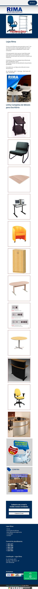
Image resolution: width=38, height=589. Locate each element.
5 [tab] (24, 33)
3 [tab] (19, 33)
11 (9, 544)
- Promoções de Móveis (12, 530)
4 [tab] (22, 33)
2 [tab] (16, 33)
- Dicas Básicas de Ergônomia (14, 532)
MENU (33, 2)
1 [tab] (13, 33)
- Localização (9, 534)
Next (30, 24)
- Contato (8, 535)
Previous (8, 24)
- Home (8, 529)
